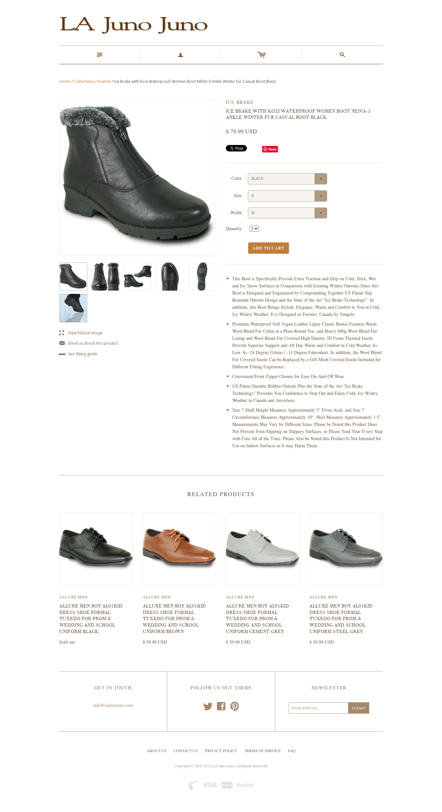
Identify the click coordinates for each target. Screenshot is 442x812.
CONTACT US (186, 750)
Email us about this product (88, 343)
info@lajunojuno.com (113, 705)
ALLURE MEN (73, 596)
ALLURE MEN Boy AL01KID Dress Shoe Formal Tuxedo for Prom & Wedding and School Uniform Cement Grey (257, 618)
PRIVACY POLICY (221, 750)
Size (238, 195)
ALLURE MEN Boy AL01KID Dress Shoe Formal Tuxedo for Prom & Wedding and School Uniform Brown (174, 618)
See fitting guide (78, 354)
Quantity (234, 228)
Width (236, 212)
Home (65, 81)
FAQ (291, 750)
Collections (84, 81)
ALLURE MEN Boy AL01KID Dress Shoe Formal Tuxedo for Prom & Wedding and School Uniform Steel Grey (340, 618)
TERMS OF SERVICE (263, 750)
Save (273, 149)
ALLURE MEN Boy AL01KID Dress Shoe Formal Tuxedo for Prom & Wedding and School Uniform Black (90, 618)
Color (236, 178)
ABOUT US (156, 750)
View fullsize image (81, 333)
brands (104, 81)
